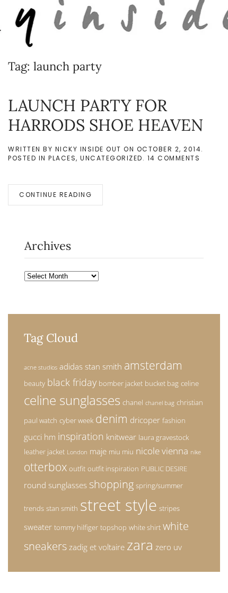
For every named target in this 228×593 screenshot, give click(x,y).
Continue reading (55, 194)
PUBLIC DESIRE (164, 468)
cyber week (76, 420)
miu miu (121, 451)
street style (118, 505)
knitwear (121, 437)
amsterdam (153, 365)
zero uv (168, 547)
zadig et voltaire (97, 547)
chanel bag (159, 403)
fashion (174, 420)
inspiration (81, 436)
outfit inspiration (113, 468)
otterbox (45, 467)
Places (62, 158)
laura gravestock (163, 437)
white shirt (145, 527)
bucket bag (162, 383)
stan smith (62, 508)
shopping (111, 484)
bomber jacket (121, 383)
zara (140, 545)
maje (98, 451)
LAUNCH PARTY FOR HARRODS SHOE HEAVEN (105, 115)
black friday (72, 382)
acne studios (40, 367)
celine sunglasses (72, 400)
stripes (169, 508)
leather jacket (44, 451)
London (77, 452)
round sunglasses (55, 485)
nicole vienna (162, 451)
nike (195, 452)
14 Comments (173, 158)
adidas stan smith (90, 366)
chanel (132, 402)
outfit (77, 468)
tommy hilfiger (76, 527)
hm (50, 437)
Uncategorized (111, 158)
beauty (34, 383)
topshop (113, 527)
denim (111, 418)
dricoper (145, 420)
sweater (38, 527)
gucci (33, 437)
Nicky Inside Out (88, 149)
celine (190, 383)
